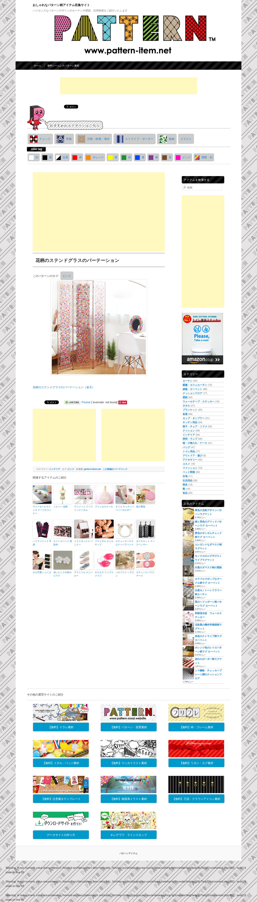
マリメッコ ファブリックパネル (83, 508)
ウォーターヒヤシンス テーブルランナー (42, 510)
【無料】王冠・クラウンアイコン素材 (196, 799)
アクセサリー (190, 459)
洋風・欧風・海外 (98, 139)
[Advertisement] (128, 85)
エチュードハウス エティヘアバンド (125, 542)
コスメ (186, 463)
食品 (185, 492)
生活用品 (187, 480)
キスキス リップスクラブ (104, 573)
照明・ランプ (190, 438)
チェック (45, 139)
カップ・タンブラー (194, 418)
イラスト (186, 139)
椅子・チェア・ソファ (195, 426)
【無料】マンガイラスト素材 (128, 763)
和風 (69, 139)
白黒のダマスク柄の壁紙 (208, 567)
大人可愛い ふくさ (42, 572)
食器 (185, 414)
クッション (189, 430)
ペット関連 (189, 472)
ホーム (37, 65)
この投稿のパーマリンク (115, 469)
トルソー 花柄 (60, 506)
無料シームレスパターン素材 (63, 65)
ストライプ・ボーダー (139, 139)
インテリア (54, 469)
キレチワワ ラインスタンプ (128, 835)
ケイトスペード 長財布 (62, 542)
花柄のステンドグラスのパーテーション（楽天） (64, 387)
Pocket (86, 402)
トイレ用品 (189, 451)
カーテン (187, 380)
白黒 (65, 157)
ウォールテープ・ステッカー (198, 401)
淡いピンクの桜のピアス (62, 573)
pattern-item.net (92, 469)
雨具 (185, 484)
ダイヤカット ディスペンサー (145, 542)
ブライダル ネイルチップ (104, 542)
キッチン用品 (190, 422)
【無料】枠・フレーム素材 (196, 727)
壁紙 (185, 397)
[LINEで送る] (72, 402)
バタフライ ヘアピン (125, 573)
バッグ (186, 447)
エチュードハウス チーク (145, 573)
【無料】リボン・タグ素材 (196, 763)
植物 (171, 139)
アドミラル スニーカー (83, 573)
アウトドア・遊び (192, 455)
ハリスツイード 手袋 (42, 542)
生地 (185, 476)
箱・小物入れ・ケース (195, 443)
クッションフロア (192, 393)
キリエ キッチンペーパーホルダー (125, 508)
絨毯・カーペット (192, 389)
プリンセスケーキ (104, 506)
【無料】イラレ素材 (61, 727)
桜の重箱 (140, 506)
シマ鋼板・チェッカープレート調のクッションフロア (208, 674)
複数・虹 (207, 157)
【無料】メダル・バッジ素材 (61, 763)
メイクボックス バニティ (83, 542)
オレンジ (98, 157)
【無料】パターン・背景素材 (128, 727)
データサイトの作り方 (61, 835)
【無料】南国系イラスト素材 (128, 799)
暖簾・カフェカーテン (195, 385)
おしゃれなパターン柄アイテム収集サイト (61, 5)
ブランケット (190, 409)
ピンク (186, 157)
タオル (186, 405)
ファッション (190, 467)
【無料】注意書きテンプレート (61, 799)
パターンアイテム (128, 853)
